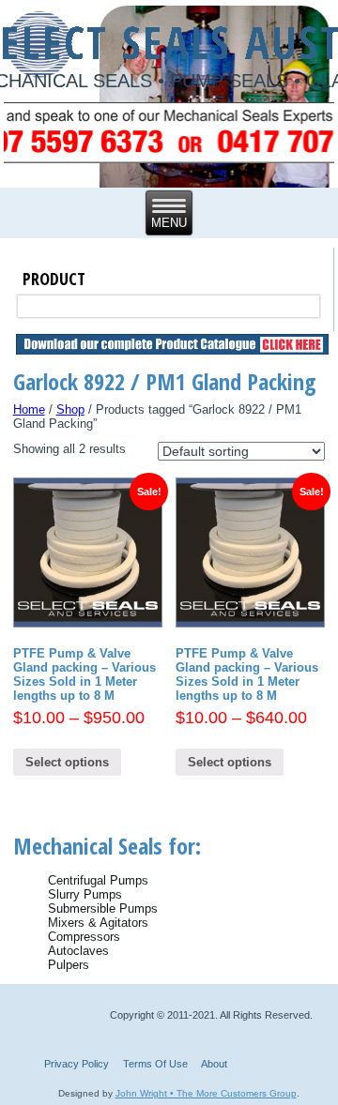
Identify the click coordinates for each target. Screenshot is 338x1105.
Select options (67, 762)
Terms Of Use (155, 1063)
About (214, 1063)
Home (29, 409)
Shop (70, 409)
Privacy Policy (76, 1063)
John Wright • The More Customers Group (206, 1093)
